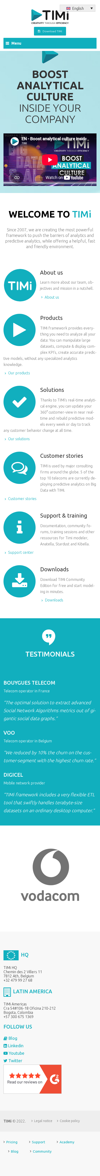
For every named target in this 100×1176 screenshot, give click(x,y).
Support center (51, 539)
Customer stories (51, 482)
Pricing (11, 1142)
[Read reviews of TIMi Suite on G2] (32, 1079)
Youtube (16, 1053)
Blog (12, 1038)
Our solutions (49, 419)
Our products (50, 350)
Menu (16, 43)
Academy (67, 1142)
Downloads (67, 589)
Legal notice (43, 1121)
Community (42, 1151)
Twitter (14, 1060)
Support (38, 1142)
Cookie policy (70, 1121)
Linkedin (15, 1045)
